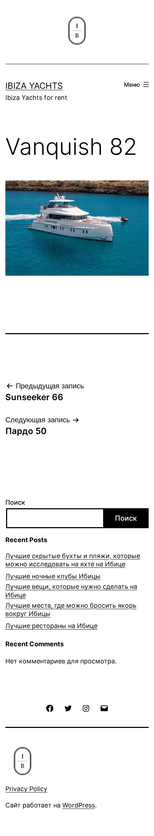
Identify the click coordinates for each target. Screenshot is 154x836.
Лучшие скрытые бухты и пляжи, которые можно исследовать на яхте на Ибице (72, 560)
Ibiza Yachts (34, 86)
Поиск (15, 502)
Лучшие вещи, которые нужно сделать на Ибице (71, 590)
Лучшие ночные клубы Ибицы (53, 576)
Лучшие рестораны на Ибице (51, 625)
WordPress (78, 805)
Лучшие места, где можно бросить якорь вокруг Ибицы (70, 609)
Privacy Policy (26, 788)
